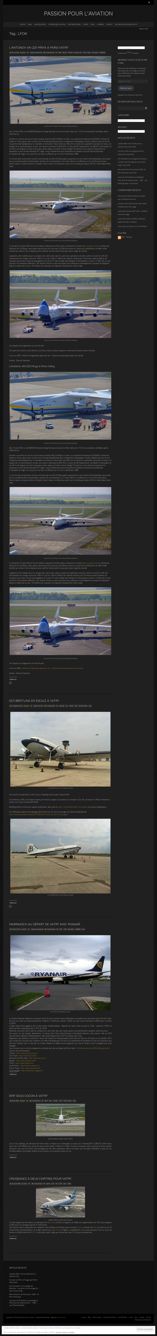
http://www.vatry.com (37, 1058)
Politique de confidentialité (126, 24)
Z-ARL (69, 1184)
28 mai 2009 (15, 1101)
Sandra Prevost (83, 706)
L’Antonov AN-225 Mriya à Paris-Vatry (38, 47)
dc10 (53, 1184)
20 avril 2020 (15, 52)
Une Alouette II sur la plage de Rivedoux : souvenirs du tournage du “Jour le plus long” (132, 162)
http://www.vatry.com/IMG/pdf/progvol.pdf (92, 1048)
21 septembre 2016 (17, 706)
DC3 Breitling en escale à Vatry (34, 701)
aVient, (79, 1227)
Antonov (70, 52)
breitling (61, 706)
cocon (50, 1101)
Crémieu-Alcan (123, 203)
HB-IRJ (71, 706)
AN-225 (65, 52)
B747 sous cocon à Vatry (28, 1096)
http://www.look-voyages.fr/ (32, 1070)
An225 (33, 1232)
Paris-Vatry (95, 52)
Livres (85, 24)
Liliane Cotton (67, 1101)
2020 (59, 52)
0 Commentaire (49, 52)
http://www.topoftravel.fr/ (30, 1068)
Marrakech (71, 929)
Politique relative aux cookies (65, 1332)
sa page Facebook (93, 246)
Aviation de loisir (38, 706)
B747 (46, 1101)
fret (57, 1184)
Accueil (23, 24)
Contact (109, 24)
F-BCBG (55, 1101)
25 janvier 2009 (16, 1184)
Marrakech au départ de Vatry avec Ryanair (44, 924)
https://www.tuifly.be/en (24, 1063)
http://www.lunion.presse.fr (26, 1053)
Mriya (89, 52)
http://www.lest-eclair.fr (28, 1055)
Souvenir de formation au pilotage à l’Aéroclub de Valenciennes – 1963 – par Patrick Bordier (132, 180)
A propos (100, 24)
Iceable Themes (61, 1317)
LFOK (84, 52)
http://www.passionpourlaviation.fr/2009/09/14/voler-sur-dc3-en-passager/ (38, 814)
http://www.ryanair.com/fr (26, 1060)
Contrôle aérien (74, 24)
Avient (48, 1184)
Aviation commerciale (36, 52)
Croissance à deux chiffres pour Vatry (40, 1178)
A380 (75, 1232)
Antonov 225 (78, 52)
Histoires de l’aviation (56, 24)
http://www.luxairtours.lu (29, 1065)
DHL (95, 1227)
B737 (60, 929)
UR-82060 (102, 52)
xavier (23, 52)
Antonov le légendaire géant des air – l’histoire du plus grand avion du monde (52, 668)
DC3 (66, 706)
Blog (30, 24)
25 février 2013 (16, 929)
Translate (135, 53)
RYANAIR (78, 929)
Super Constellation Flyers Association (73, 807)
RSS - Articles (126, 237)
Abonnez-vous (125, 88)
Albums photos (40, 24)
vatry (90, 706)
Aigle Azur (56, 1230)
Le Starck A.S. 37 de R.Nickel (136, 226)
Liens (92, 24)
